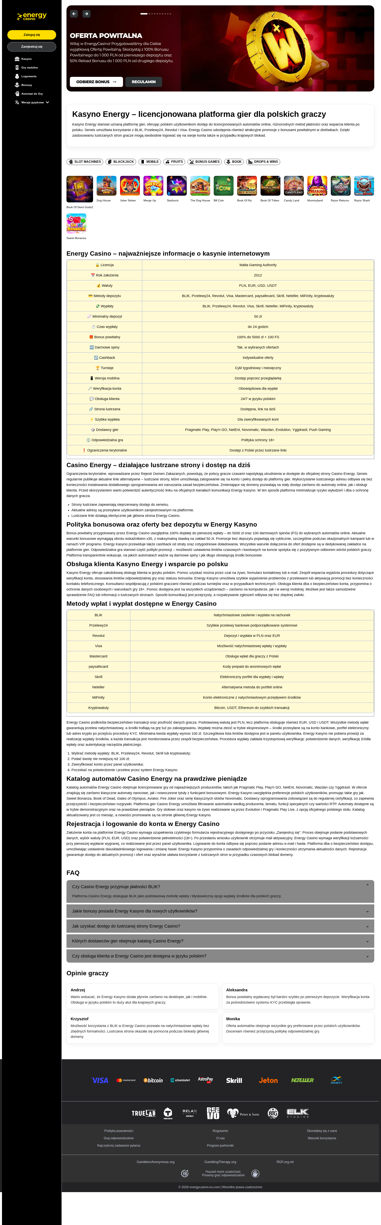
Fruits (177, 161)
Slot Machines (87, 161)
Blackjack (124, 161)
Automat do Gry (32, 93)
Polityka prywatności (118, 1131)
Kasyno (26, 58)
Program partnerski (220, 1145)
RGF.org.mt (285, 1162)
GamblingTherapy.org (220, 1162)
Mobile (152, 161)
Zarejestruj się (31, 46)
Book (237, 161)
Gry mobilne (29, 67)
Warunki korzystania (322, 1138)
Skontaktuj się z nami (322, 1131)
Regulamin (220, 1131)
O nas (220, 1138)
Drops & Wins (266, 161)
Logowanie (29, 76)
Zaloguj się (32, 34)
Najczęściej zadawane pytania (118, 1145)
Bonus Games (207, 161)
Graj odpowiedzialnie (119, 1138)
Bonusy (26, 85)
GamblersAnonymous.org (155, 1162)
